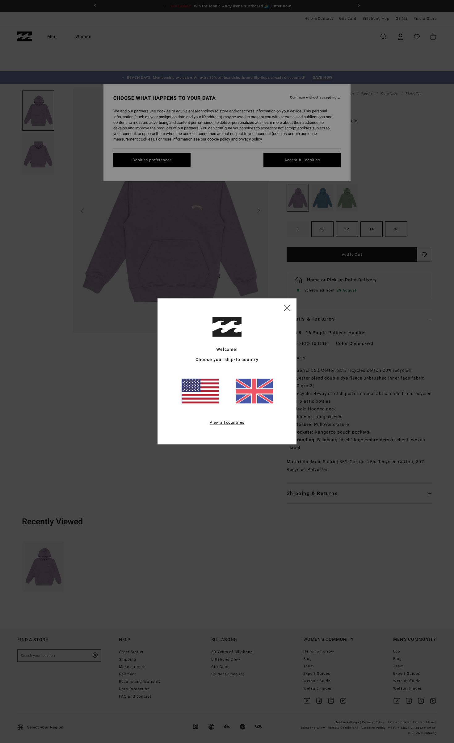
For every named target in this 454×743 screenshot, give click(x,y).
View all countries (227, 423)
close (287, 307)
